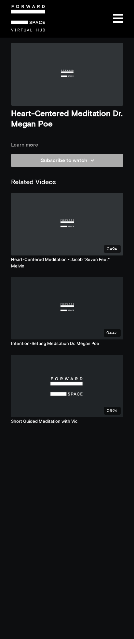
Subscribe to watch (64, 160)
